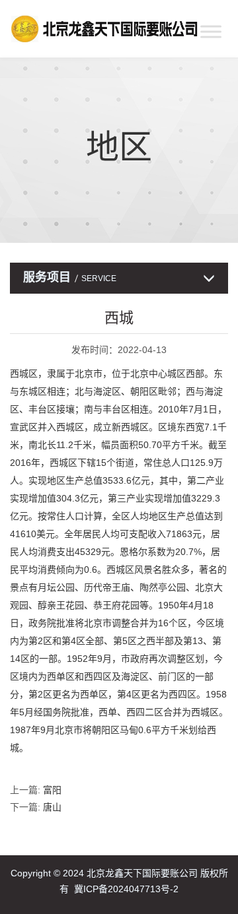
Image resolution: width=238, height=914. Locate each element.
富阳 (52, 790)
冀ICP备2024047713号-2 (126, 889)
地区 (119, 147)
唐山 (52, 807)
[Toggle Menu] (210, 31)
